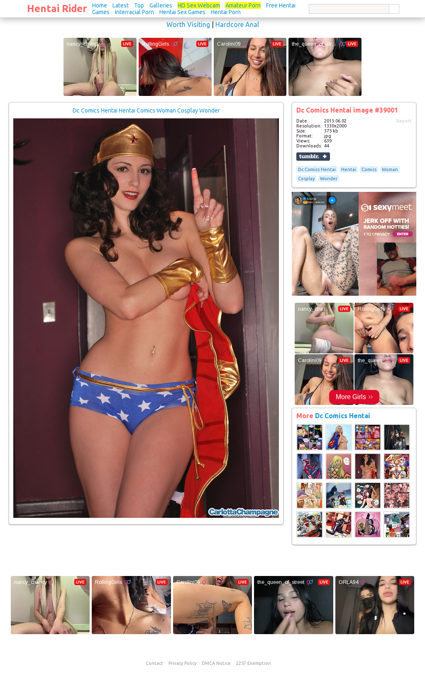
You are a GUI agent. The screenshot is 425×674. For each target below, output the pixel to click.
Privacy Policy (182, 663)
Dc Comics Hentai (317, 169)
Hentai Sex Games (182, 12)
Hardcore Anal (237, 24)
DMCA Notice (216, 663)
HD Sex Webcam (199, 5)
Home (99, 5)
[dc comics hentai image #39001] (146, 516)
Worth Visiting (188, 24)
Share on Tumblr (313, 156)
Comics (368, 169)
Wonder (328, 178)
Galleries (160, 5)
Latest (120, 5)
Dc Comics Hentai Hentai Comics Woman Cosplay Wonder (146, 110)
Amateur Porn (243, 5)
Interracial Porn (134, 12)
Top (139, 5)
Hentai (348, 169)
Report (404, 120)
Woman (390, 169)
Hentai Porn (226, 12)
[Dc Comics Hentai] (309, 448)
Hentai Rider (57, 8)
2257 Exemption (253, 663)
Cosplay (306, 178)
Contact (154, 663)
